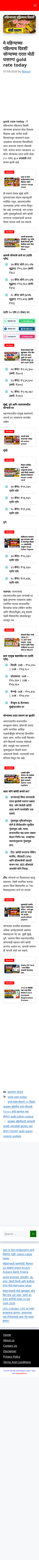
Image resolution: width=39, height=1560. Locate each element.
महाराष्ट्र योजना (15, 1092)
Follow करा (28, 336)
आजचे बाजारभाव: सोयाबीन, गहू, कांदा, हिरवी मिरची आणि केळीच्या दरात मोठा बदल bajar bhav (18, 1281)
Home (7, 1335)
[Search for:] (16, 1234)
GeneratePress (21, 1373)
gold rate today (17, 1097)
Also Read (9, 172)
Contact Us (10, 1345)
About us (9, 1340)
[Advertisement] (19, 99)
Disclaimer (9, 1351)
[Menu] (35, 5)
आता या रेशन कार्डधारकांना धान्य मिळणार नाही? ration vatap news (18, 1254)
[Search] (33, 1234)
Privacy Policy (11, 1356)
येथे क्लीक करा (28, 321)
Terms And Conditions (17, 1362)
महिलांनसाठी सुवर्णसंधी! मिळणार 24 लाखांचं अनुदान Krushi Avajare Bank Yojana (18, 1268)
